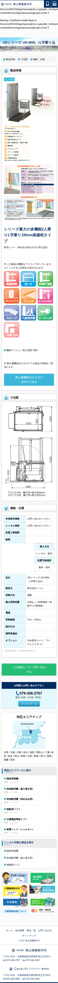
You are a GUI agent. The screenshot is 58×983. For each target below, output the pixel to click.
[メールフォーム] (29, 703)
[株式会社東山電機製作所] (16, 4)
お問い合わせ (45, 930)
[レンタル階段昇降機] (42, 889)
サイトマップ (29, 935)
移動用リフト (14, 809)
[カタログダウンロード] (42, 902)
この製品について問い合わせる (29, 669)
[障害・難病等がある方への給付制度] (42, 910)
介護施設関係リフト (17, 819)
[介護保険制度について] (15, 911)
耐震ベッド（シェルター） (20, 829)
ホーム (9, 930)
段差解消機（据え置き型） (20, 788)
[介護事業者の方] (15, 890)
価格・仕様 (39, 59)
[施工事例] (42, 877)
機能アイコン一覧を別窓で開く (22, 350)
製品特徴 (10, 59)
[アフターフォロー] (15, 877)
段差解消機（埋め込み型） (20, 799)
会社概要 (19, 930)
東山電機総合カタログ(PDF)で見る (29, 379)
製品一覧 (31, 930)
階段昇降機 (12, 778)
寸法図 (24, 59)
